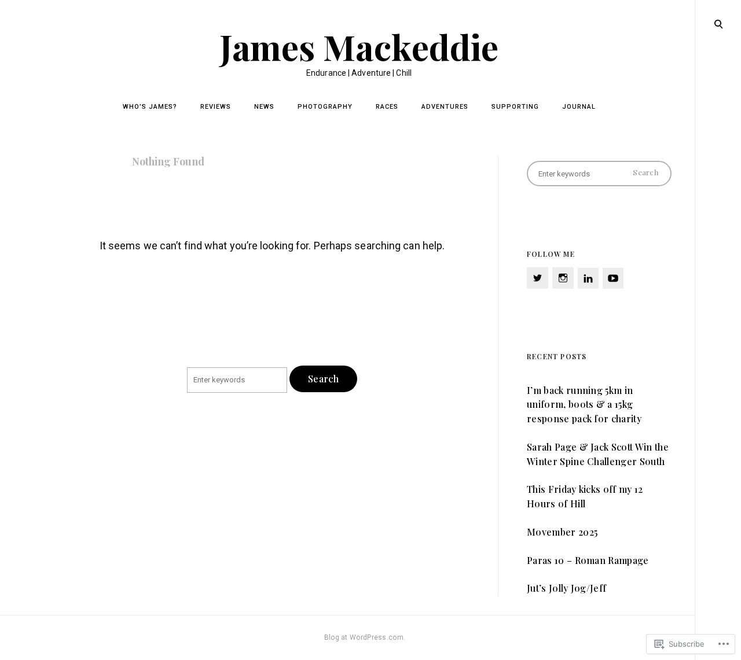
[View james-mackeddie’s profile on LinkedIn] (588, 278)
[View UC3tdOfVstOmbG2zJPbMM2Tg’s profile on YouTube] (613, 278)
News (264, 106)
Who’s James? (150, 106)
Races (387, 106)
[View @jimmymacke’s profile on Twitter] (537, 278)
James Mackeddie (359, 46)
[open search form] (718, 23)
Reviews (215, 106)
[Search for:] (238, 379)
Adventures (444, 106)
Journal (579, 106)
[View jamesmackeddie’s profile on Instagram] (563, 278)
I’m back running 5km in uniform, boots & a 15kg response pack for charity (584, 404)
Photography (325, 106)
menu (718, 23)
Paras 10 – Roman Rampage (588, 560)
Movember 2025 (562, 532)
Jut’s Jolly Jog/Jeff (566, 588)
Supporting (515, 106)
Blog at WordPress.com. (365, 637)
